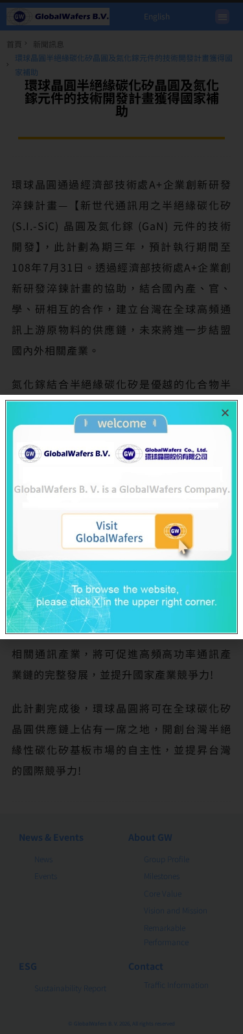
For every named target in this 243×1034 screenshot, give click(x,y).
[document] (121, 517)
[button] (225, 412)
